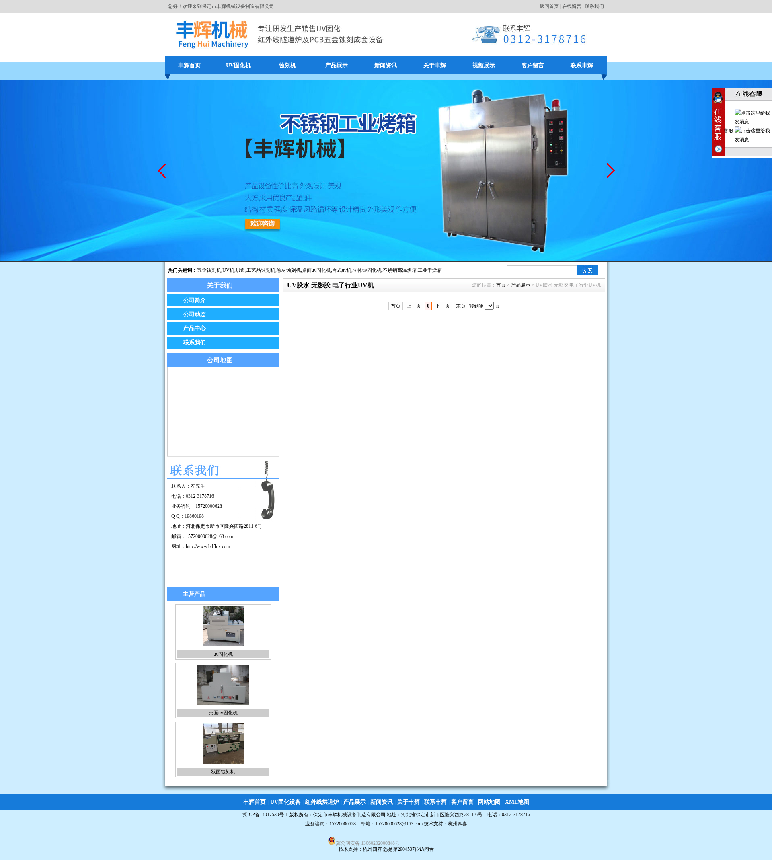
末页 (461, 306)
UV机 (228, 270)
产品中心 (194, 328)
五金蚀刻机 (209, 270)
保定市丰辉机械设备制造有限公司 (349, 814)
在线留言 (571, 6)
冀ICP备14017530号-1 (265, 814)
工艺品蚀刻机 (260, 270)
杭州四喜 (372, 849)
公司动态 (194, 314)
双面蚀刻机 (223, 771)
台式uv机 (341, 270)
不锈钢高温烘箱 (400, 270)
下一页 (442, 306)
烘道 (240, 270)
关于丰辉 (434, 65)
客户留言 (533, 65)
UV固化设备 (285, 802)
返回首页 (549, 6)
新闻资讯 (385, 65)
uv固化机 (223, 654)
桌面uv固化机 (316, 270)
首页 (501, 285)
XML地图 (517, 802)
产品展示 (336, 65)
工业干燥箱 (430, 270)
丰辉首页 (189, 65)
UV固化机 (238, 65)
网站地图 (489, 802)
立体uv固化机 (367, 270)
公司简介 (194, 300)
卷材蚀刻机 (289, 270)
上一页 (414, 306)
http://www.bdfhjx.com (208, 546)
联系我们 (594, 6)
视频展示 (483, 65)
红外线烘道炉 (322, 802)
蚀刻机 (287, 65)
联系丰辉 (582, 65)
